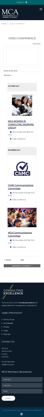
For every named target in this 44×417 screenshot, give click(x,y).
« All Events (36, 44)
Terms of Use (9, 319)
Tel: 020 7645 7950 (8, 362)
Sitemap (7, 334)
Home (4, 24)
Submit (8, 398)
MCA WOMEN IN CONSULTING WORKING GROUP (21, 124)
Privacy (6, 327)
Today (22, 260)
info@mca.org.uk (8, 364)
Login (6, 330)
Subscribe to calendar (21, 266)
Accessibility (8, 323)
